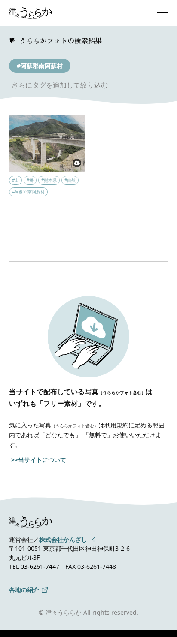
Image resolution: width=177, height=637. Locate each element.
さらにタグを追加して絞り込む (60, 85)
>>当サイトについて (38, 460)
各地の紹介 (24, 590)
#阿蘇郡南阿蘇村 (40, 66)
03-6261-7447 (40, 566)
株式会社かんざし (63, 539)
